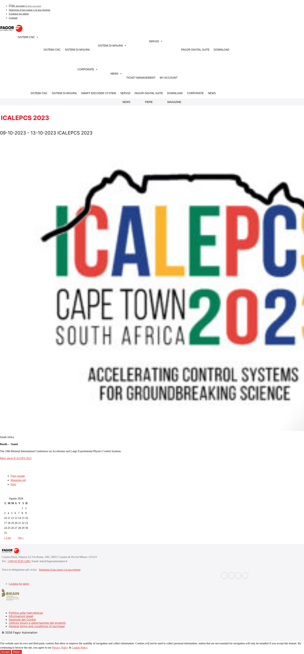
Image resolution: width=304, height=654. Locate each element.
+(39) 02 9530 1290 (18, 561)
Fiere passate (18, 475)
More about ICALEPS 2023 (15, 458)
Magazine (174, 101)
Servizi (154, 41)
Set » (21, 537)
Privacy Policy (60, 647)
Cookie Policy (79, 647)
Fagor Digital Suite (195, 49)
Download (221, 49)
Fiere (149, 101)
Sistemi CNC (26, 37)
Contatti (13, 17)
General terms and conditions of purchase (37, 626)
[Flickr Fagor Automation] (224, 575)
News (114, 73)
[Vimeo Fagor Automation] (238, 575)
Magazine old (18, 480)
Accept (5, 651)
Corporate (85, 69)
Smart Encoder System (98, 93)
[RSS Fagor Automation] (245, 575)
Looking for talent (19, 13)
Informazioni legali (21, 616)
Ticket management (141, 77)
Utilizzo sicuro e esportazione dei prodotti (37, 623)
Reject (16, 651)
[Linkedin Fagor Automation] (231, 575)
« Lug (7, 537)
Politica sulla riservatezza (26, 613)
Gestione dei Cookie (22, 619)
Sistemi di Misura (77, 49)
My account (169, 77)
